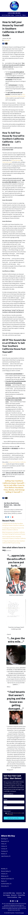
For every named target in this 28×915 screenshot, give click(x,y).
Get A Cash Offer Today (8, 15)
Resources (14, 895)
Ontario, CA (4, 874)
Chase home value (7, 162)
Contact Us (18, 15)
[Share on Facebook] (3, 43)
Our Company (6, 895)
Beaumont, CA (5, 841)
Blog (20, 897)
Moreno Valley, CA (6, 871)
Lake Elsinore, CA (5, 856)
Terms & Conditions (17, 813)
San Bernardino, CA (6, 884)
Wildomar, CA (4, 876)
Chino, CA (3, 844)
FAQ (24, 893)
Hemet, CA (4, 854)
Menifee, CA (4, 869)
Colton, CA (4, 846)
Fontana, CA (4, 851)
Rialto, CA (3, 881)
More (24, 15)
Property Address (9, 794)
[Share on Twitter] (6, 43)
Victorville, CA (5, 886)
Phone (5, 799)
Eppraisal (17, 160)
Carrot (22, 913)
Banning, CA (4, 839)
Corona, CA (4, 849)
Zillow (13, 160)
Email (5, 805)
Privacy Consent (7, 811)
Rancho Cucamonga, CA (7, 879)
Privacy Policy (10, 814)
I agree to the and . (15, 813)
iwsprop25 (6, 40)
